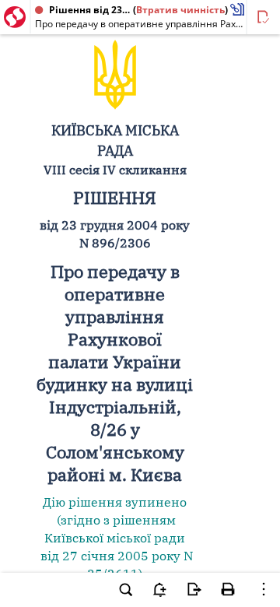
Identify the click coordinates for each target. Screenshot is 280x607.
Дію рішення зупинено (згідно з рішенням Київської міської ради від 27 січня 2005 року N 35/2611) (115, 537)
